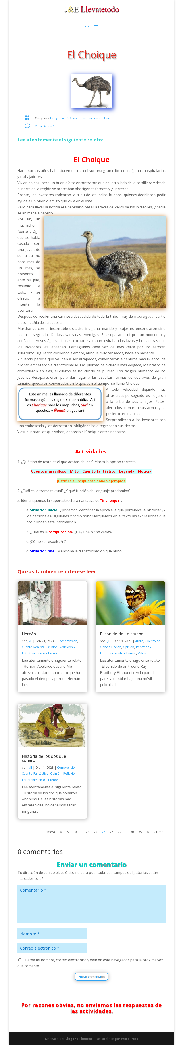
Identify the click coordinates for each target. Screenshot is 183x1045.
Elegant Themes (78, 1039)
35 (140, 832)
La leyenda (57, 118)
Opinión (52, 647)
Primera (49, 832)
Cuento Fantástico (35, 773)
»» (148, 832)
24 (95, 832)
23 (87, 832)
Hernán (29, 633)
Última (158, 832)
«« (60, 832)
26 (111, 832)
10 (75, 832)
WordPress (129, 1039)
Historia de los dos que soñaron (44, 758)
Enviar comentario (91, 976)
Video (142, 653)
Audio (139, 641)
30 (132, 832)
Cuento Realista (33, 647)
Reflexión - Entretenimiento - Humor (89, 118)
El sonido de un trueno (121, 633)
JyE (30, 641)
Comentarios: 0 (44, 126)
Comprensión (67, 641)
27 (119, 832)
